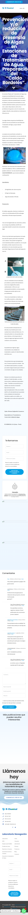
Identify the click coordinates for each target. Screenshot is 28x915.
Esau (8, 579)
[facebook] (12, 827)
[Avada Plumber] (8, 7)
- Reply (22, 579)
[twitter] (15, 827)
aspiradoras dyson (11, 633)
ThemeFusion (7, 906)
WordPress (14, 908)
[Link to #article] (13, 88)
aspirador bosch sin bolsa (12, 619)
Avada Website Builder (20, 904)
